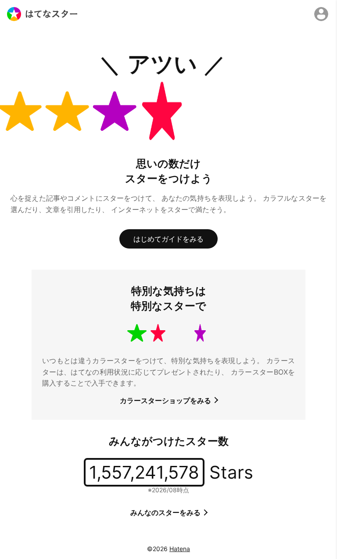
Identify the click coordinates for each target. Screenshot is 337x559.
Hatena (179, 548)
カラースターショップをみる (166, 400)
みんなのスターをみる (166, 512)
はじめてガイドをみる (168, 238)
